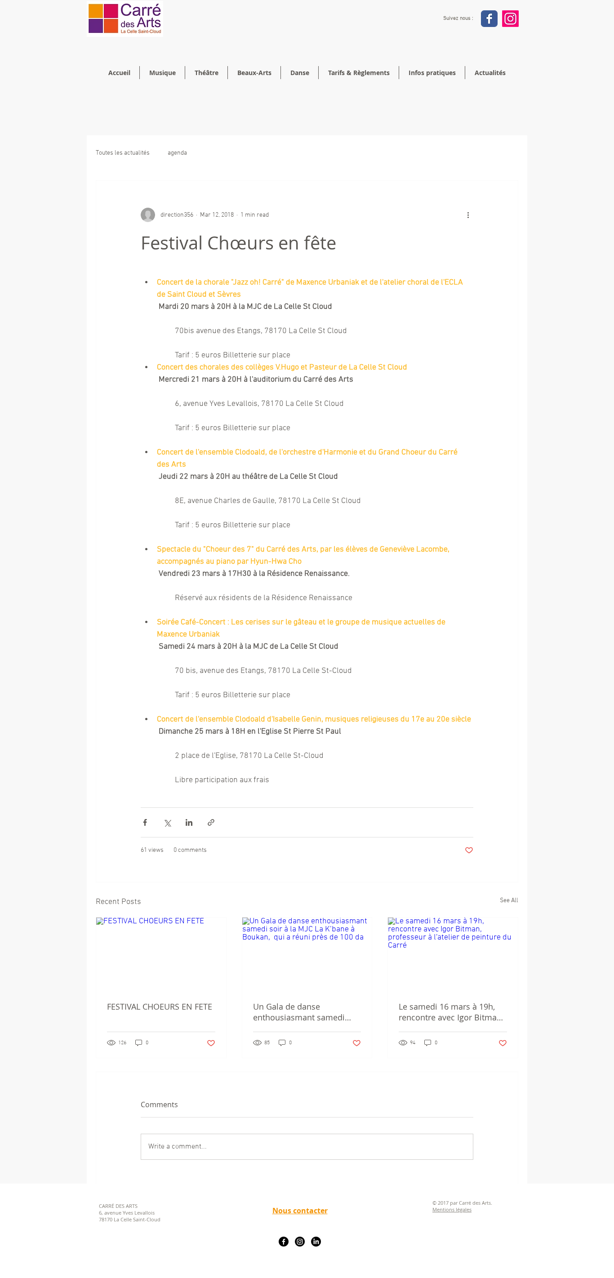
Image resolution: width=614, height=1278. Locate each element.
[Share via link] (211, 822)
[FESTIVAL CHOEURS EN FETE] (161, 953)
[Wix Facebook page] (489, 18)
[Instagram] (510, 18)
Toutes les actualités (123, 153)
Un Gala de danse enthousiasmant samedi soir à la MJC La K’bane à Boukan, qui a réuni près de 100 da (306, 1012)
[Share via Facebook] (145, 822)
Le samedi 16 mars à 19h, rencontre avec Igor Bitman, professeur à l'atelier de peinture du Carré (451, 1012)
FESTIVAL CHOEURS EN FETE (159, 1006)
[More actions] (468, 214)
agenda (177, 153)
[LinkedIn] (316, 1242)
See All (509, 900)
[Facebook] (284, 1242)
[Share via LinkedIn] (189, 822)
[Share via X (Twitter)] (167, 822)
